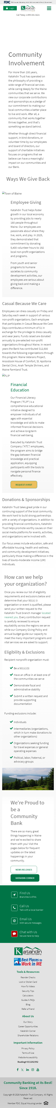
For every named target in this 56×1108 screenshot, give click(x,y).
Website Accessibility (28, 1057)
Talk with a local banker (31, 907)
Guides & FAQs (28, 999)
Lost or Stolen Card (28, 981)
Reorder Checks (28, 977)
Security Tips (28, 990)
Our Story (28, 1021)
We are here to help (29, 933)
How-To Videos (28, 986)
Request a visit (24, 484)
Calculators (28, 995)
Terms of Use (28, 1052)
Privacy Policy (28, 1048)
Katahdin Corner (25, 878)
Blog (28, 1004)
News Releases (24, 869)
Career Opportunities (28, 1026)
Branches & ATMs (28, 894)
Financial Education (20, 387)
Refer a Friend (28, 1008)
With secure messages (30, 920)
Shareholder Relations (28, 1035)
